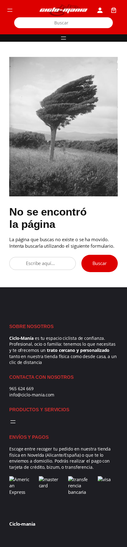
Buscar (99, 263)
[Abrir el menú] (10, 10)
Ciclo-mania (22, 524)
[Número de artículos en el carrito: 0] (114, 10)
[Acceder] (100, 10)
